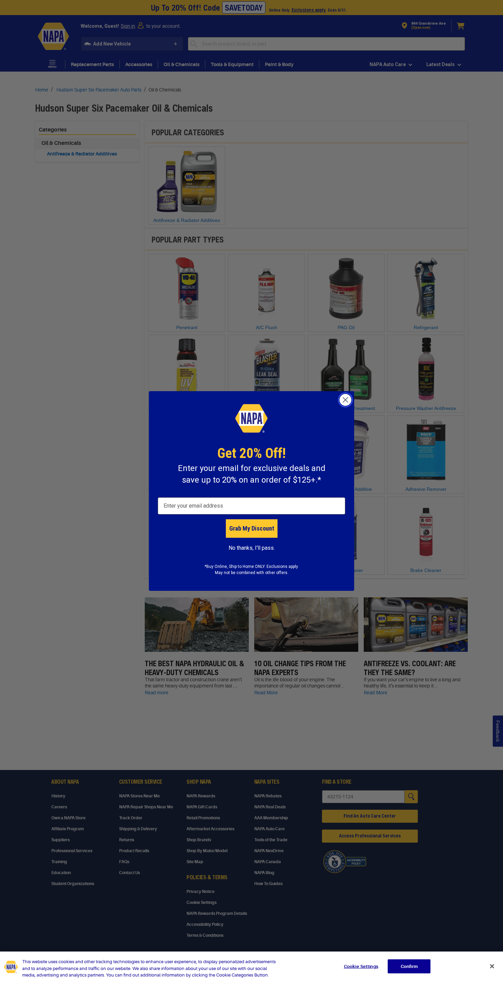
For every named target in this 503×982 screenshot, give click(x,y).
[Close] (492, 966)
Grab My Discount (251, 528)
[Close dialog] (345, 400)
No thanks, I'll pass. (252, 548)
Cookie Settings (361, 966)
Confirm (409, 966)
